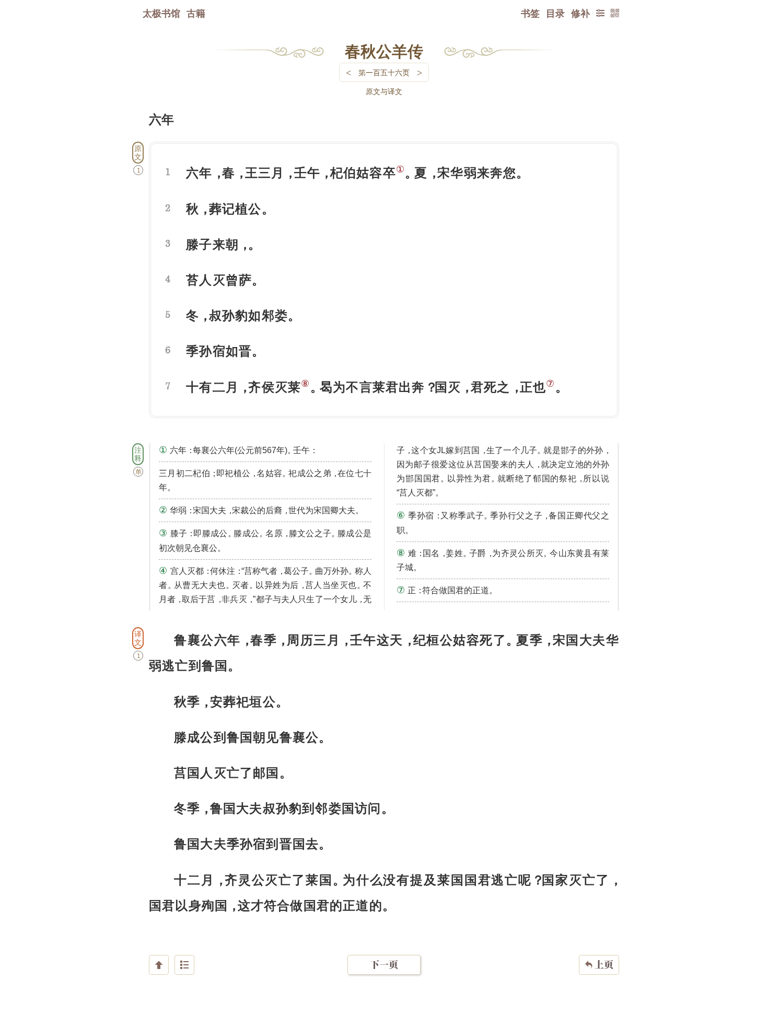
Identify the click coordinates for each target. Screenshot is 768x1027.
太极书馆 (161, 13)
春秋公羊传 (384, 50)
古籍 (196, 13)
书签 (530, 13)
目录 (555, 13)
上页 (599, 965)
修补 (580, 13)
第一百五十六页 (384, 72)
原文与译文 (384, 91)
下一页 (384, 965)
